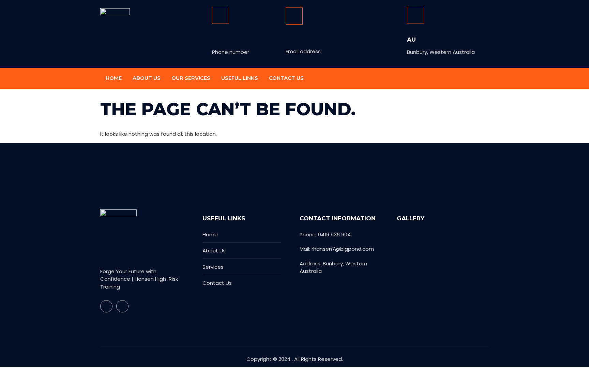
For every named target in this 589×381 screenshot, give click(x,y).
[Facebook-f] (469, 78)
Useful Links (239, 78)
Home (114, 78)
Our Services (190, 78)
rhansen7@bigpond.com (324, 39)
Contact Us (286, 78)
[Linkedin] (483, 78)
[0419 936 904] (220, 15)
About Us (147, 78)
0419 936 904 (232, 39)
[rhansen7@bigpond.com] (294, 16)
